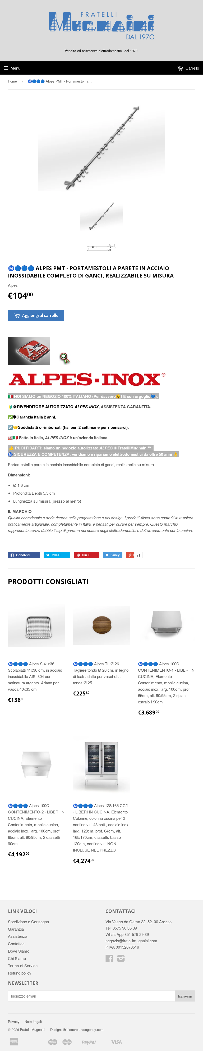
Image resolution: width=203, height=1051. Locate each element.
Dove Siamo (18, 951)
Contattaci (16, 943)
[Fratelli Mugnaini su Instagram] (121, 960)
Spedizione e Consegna (28, 921)
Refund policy (19, 973)
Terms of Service (23, 965)
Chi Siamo (17, 958)
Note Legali (33, 1021)
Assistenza (17, 936)
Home (12, 81)
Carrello (191, 68)
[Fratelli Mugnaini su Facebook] (109, 960)
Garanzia (16, 929)
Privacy (14, 1021)
